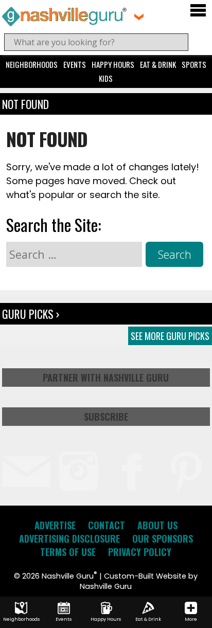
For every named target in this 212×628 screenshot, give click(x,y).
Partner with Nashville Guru (106, 377)
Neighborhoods (32, 64)
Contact (106, 525)
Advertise (55, 525)
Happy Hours (113, 64)
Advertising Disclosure (69, 538)
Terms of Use (68, 552)
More (191, 619)
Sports (194, 64)
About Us (157, 525)
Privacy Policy (139, 552)
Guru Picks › (30, 314)
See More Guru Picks (170, 336)
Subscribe (106, 416)
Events (74, 64)
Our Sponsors (162, 538)
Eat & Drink (158, 64)
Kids (106, 78)
